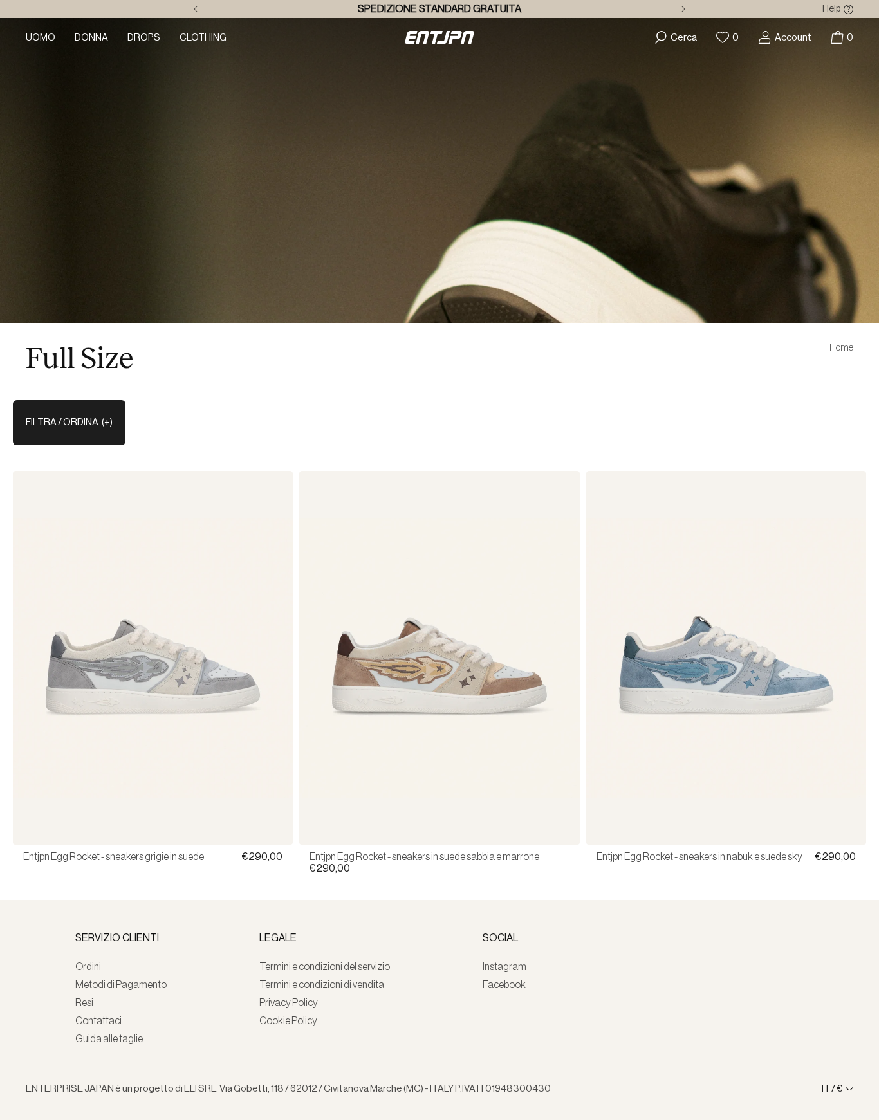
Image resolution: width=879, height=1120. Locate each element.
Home (841, 348)
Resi (84, 1003)
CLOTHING (203, 37)
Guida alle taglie (109, 1039)
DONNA (91, 37)
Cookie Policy (288, 1021)
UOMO (40, 37)
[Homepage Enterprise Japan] (439, 37)
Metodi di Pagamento (121, 985)
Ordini (88, 967)
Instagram (504, 967)
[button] (842, 37)
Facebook (504, 985)
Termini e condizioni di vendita (321, 985)
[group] (153, 816)
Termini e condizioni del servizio (324, 967)
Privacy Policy (288, 1003)
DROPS (143, 37)
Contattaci (98, 1021)
